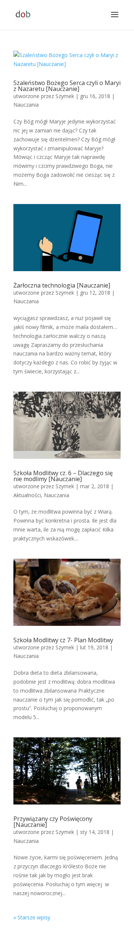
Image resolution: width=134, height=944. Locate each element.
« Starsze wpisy (31, 917)
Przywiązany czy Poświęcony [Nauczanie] (52, 822)
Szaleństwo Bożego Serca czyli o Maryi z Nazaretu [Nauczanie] (67, 86)
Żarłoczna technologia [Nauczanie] (61, 285)
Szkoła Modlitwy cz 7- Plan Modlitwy (63, 640)
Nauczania (26, 104)
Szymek (64, 96)
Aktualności (27, 495)
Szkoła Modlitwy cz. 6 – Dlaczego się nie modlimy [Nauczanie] (63, 476)
